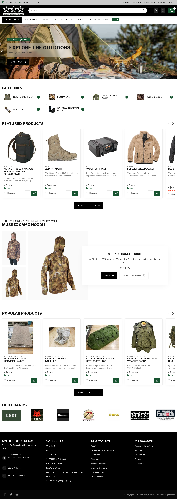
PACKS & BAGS (53, 468)
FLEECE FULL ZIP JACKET (140, 168)
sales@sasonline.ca (30, 2)
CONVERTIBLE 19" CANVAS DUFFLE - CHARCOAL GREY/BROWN (18, 171)
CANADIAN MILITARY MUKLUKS (56, 359)
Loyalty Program (98, 19)
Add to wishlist (132, 275)
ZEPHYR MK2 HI (53, 168)
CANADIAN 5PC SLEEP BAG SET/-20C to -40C (100, 359)
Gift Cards (31, 19)
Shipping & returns (99, 468)
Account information (144, 446)
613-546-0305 (11, 2)
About (58, 19)
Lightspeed (170, 494)
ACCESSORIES (52, 454)
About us (95, 446)
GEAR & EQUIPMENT (55, 463)
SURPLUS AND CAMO (56, 459)
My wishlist (140, 454)
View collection (87, 205)
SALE (115, 19)
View (107, 275)
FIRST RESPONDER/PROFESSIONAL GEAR (65, 472)
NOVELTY (50, 476)
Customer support (98, 472)
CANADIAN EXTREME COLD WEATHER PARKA (142, 359)
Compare (11, 193)
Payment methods (98, 463)
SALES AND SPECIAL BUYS (58, 481)
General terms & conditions (103, 450)
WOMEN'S (51, 446)
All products (140, 463)
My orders (139, 450)
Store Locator (75, 19)
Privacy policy (96, 459)
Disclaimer (95, 454)
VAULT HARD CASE (96, 168)
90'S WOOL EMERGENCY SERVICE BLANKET (17, 359)
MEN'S (49, 450)
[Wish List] (163, 10)
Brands (46, 19)
